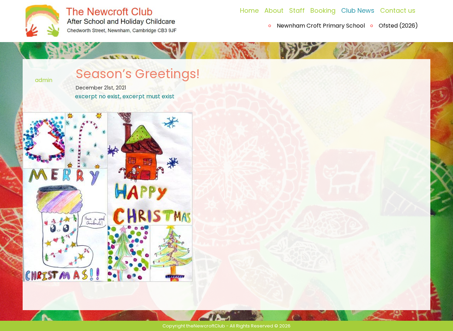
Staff (297, 10)
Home (249, 10)
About (273, 10)
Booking (323, 10)
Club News (357, 10)
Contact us (397, 10)
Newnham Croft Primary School (321, 26)
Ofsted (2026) (398, 26)
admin (43, 80)
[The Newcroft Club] (102, 19)
